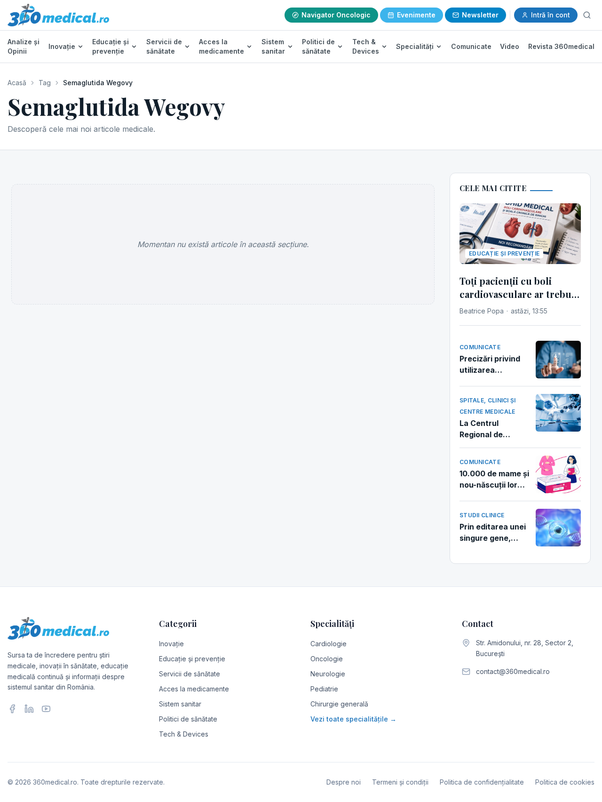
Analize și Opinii (24, 46)
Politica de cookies (564, 782)
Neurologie (327, 674)
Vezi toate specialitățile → (353, 719)
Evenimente (416, 15)
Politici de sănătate (318, 46)
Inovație (61, 46)
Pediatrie (324, 689)
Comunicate (471, 46)
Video (509, 46)
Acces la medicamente (221, 46)
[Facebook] (12, 709)
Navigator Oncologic (336, 15)
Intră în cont (550, 15)
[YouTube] (46, 709)
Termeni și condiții (400, 782)
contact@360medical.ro (513, 671)
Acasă (17, 83)
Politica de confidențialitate (482, 782)
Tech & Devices (365, 46)
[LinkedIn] (29, 709)
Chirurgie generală (339, 704)
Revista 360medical (561, 46)
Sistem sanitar (273, 46)
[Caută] (586, 15)
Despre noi (343, 782)
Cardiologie (328, 644)
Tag (45, 83)
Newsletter (480, 15)
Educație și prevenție (110, 46)
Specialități (415, 46)
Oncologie (326, 659)
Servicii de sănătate (164, 46)
